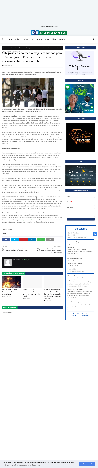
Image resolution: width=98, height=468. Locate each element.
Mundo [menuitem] (47, 39)
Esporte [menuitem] (39, 39)
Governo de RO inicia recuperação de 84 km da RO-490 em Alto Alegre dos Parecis (31, 293)
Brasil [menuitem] (32, 39)
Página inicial (6, 48)
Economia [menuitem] (62, 39)
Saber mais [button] (36, 465)
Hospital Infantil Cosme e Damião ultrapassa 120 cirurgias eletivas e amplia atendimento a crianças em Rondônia (52, 294)
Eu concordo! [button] (87, 464)
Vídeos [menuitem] (54, 39)
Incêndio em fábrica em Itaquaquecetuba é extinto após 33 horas (10, 292)
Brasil (12, 48)
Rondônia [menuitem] (17, 39)
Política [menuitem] (25, 39)
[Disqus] (32, 384)
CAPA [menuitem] (10, 39)
